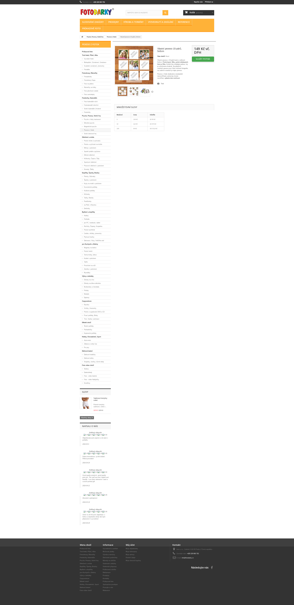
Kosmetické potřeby (90, 187)
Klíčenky (86, 194)
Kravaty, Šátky (88, 169)
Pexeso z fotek (88, 130)
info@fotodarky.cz (188, 558)
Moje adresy (130, 554)
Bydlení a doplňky (88, 212)
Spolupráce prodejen (110, 584)
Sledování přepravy (110, 566)
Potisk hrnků (87, 251)
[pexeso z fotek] (122, 91)
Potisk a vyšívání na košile (92, 144)
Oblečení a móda (88, 137)
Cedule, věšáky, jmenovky (92, 233)
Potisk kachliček (89, 230)
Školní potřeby (88, 326)
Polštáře (86, 219)
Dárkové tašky (88, 358)
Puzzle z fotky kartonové (92, 119)
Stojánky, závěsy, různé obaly (93, 362)
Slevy (85, 391)
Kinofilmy (86, 383)
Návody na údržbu (109, 560)
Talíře (85, 262)
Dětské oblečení (89, 155)
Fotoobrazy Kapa (89, 80)
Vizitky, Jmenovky (89, 308)
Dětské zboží (86, 322)
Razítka (86, 305)
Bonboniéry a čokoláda (91, 287)
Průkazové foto (91, 28)
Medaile (86, 294)
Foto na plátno (88, 84)
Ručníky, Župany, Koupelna (92, 226)
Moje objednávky (132, 548)
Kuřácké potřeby (89, 191)
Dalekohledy (87, 372)
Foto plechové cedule (90, 91)
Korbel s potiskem (89, 258)
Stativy (86, 369)
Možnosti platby (108, 551)
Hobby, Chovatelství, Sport (91, 337)
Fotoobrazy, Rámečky (89, 73)
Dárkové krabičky (89, 354)
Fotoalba (86, 69)
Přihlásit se (209, 2)
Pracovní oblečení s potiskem (93, 166)
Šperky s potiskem (89, 180)
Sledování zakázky (93, 22)
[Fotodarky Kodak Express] (101, 11)
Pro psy (86, 347)
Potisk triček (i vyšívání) (91, 141)
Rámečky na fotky (89, 87)
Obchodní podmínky (110, 557)
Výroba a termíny (133, 22)
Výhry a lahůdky (87, 276)
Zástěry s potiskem (90, 269)
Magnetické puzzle (89, 126)
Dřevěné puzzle (88, 123)
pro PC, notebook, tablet (91, 223)
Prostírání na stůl (89, 265)
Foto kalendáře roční (90, 101)
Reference (184, 22)
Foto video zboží (88, 365)
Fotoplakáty (87, 76)
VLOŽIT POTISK (203, 59)
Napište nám (198, 2)
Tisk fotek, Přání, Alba (90, 55)
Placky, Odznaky (89, 176)
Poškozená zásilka (109, 569)
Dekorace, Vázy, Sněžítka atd (93, 240)
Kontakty (106, 578)
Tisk (162, 83)
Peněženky (87, 201)
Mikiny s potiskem (89, 148)
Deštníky (86, 208)
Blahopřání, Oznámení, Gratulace (94, 62)
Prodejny (113, 22)
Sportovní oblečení (89, 162)
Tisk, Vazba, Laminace (91, 319)
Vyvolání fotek (88, 59)
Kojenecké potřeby (89, 333)
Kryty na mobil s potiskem (92, 183)
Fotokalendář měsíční (90, 105)
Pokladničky (87, 329)
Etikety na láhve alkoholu (92, 283)
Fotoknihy (86, 112)
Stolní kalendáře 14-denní (92, 109)
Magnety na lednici (89, 248)
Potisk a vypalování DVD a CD (94, 312)
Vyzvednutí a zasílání (160, 22)
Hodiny (86, 215)
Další (152, 91)
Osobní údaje (130, 557)
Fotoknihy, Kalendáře (89, 98)
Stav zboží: (161, 56)
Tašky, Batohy (88, 198)
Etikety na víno (88, 280)
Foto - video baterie (90, 376)
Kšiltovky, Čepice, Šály (91, 158)
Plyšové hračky (88, 237)
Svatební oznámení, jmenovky (93, 66)
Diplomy (86, 297)
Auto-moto (87, 340)
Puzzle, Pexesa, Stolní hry (91, 116)
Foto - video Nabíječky (91, 379)
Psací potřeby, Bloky (90, 315)
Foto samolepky (89, 94)
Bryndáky (86, 272)
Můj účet (130, 544)
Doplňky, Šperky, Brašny (90, 173)
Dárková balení (87, 351)
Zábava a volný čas (90, 344)
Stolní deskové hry (89, 133)
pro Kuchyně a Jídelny (90, 244)
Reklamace (106, 572)
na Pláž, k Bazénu (89, 205)
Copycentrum (87, 301)
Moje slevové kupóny (133, 560)
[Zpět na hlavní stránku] (82, 37)
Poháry (86, 290)
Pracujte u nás (108, 587)
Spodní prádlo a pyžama (91, 151)
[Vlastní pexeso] (145, 91)
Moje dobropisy (131, 551)
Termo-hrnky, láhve (90, 255)
